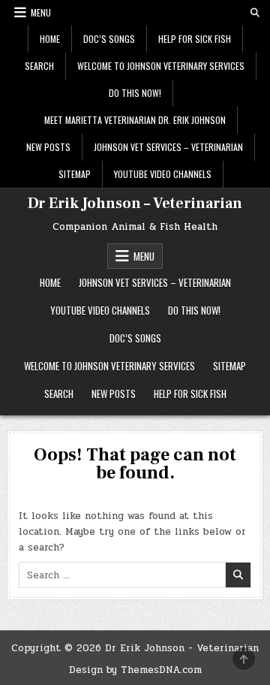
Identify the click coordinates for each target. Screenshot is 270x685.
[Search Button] (255, 13)
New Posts (48, 146)
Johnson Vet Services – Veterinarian (168, 146)
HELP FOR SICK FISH (194, 38)
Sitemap (74, 173)
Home (50, 38)
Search (39, 65)
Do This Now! (135, 92)
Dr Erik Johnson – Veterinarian (135, 203)
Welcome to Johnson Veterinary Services (160, 65)
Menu (41, 12)
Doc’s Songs (109, 38)
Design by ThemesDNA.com (135, 669)
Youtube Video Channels (163, 173)
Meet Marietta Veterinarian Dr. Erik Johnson (135, 119)
